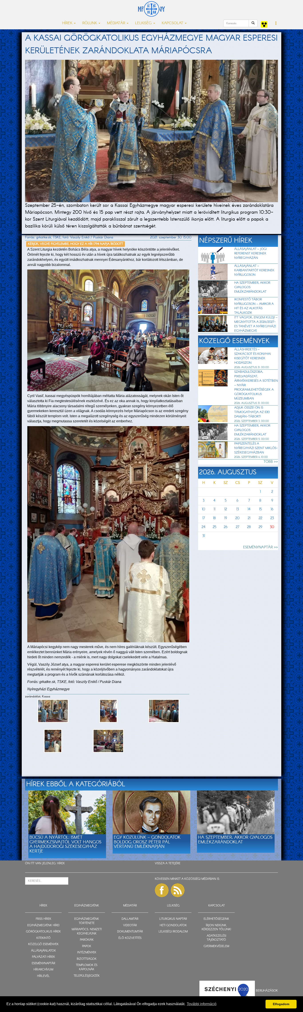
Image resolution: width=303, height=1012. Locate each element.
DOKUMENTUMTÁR (130, 932)
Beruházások (267, 990)
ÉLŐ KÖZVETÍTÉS (130, 938)
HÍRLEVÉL (43, 976)
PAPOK (86, 946)
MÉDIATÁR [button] (116, 23)
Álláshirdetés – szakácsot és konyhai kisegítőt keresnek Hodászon (252, 356)
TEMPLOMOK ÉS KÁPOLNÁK (86, 967)
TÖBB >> (271, 461)
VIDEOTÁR (130, 925)
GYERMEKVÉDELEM (216, 946)
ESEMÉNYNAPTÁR (43, 963)
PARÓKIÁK (87, 940)
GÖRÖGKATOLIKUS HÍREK (43, 932)
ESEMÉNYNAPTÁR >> (260, 547)
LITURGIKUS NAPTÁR (173, 919)
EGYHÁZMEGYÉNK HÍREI (43, 925)
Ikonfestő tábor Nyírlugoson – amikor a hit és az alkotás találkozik (254, 306)
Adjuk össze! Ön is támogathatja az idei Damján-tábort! (252, 412)
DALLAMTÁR (130, 919)
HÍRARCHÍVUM (43, 970)
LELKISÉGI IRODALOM (173, 932)
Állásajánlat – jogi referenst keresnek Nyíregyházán (250, 253)
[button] (276, 23)
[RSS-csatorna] (178, 890)
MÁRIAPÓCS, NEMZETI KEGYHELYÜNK (87, 931)
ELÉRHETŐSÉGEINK (216, 919)
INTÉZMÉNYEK (86, 952)
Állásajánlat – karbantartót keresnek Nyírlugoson (254, 270)
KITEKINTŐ (43, 938)
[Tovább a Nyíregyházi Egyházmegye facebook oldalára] (162, 890)
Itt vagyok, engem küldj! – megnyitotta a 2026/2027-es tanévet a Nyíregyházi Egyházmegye (255, 324)
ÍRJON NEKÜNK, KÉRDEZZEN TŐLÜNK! (216, 927)
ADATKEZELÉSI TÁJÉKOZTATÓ (216, 938)
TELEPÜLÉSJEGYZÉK (87, 976)
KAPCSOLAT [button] (173, 23)
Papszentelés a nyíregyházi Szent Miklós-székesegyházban (256, 448)
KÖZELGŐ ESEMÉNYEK (43, 944)
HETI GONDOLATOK (173, 925)
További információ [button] (201, 1004)
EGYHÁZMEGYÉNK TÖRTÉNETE (86, 921)
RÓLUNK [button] (90, 23)
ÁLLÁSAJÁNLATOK (43, 951)
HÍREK (61, 863)
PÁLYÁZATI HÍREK (43, 957)
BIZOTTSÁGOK (86, 959)
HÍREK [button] (67, 23)
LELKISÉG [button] (144, 23)
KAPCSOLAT (216, 906)
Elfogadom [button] (281, 1004)
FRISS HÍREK (43, 919)
